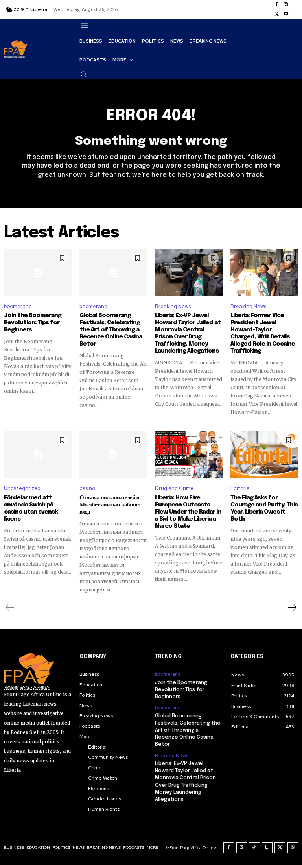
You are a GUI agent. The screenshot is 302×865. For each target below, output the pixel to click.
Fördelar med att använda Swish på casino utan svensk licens (31, 508)
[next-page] (291, 608)
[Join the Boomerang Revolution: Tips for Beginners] (38, 272)
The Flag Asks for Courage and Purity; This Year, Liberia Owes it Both (264, 508)
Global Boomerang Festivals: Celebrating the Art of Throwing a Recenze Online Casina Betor (110, 329)
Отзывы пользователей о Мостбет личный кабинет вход (110, 505)
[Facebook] (276, 4)
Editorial (240, 488)
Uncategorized (22, 488)
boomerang (18, 306)
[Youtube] (286, 14)
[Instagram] (286, 4)
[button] (83, 74)
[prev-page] (10, 608)
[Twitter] (276, 14)
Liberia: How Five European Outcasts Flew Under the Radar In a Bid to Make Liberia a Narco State (188, 512)
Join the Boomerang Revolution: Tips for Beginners (32, 322)
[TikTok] (254, 847)
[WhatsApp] (292, 847)
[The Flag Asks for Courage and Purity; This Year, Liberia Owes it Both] (264, 454)
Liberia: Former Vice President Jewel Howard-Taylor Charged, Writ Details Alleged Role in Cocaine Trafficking (262, 333)
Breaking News (173, 306)
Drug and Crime (174, 488)
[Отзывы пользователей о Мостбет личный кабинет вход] (113, 454)
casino (87, 488)
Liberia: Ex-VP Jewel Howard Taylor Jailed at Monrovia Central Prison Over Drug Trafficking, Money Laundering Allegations (188, 333)
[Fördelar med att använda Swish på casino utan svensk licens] (38, 454)
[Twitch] (267, 847)
